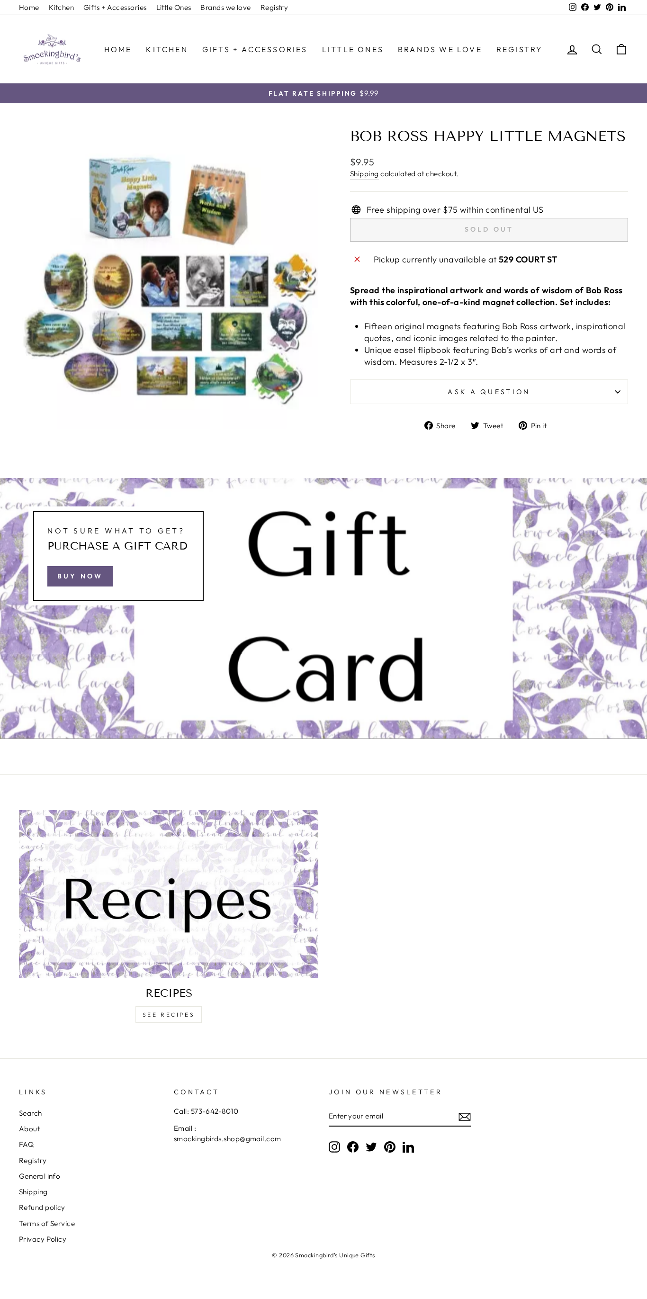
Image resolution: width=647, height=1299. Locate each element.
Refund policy (42, 1207)
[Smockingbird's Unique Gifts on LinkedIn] (408, 1146)
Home (29, 7)
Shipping (364, 173)
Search (30, 1113)
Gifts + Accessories (115, 7)
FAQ (26, 1144)
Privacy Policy (42, 1239)
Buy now (80, 576)
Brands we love (225, 7)
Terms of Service (47, 1223)
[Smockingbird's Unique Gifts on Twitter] (371, 1146)
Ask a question (489, 392)
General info (39, 1176)
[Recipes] (168, 894)
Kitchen (61, 7)
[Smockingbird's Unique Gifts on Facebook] (353, 1146)
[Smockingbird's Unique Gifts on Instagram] (334, 1146)
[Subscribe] (464, 1116)
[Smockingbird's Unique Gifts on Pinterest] (389, 1146)
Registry (274, 7)
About (29, 1128)
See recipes (169, 1014)
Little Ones (173, 7)
